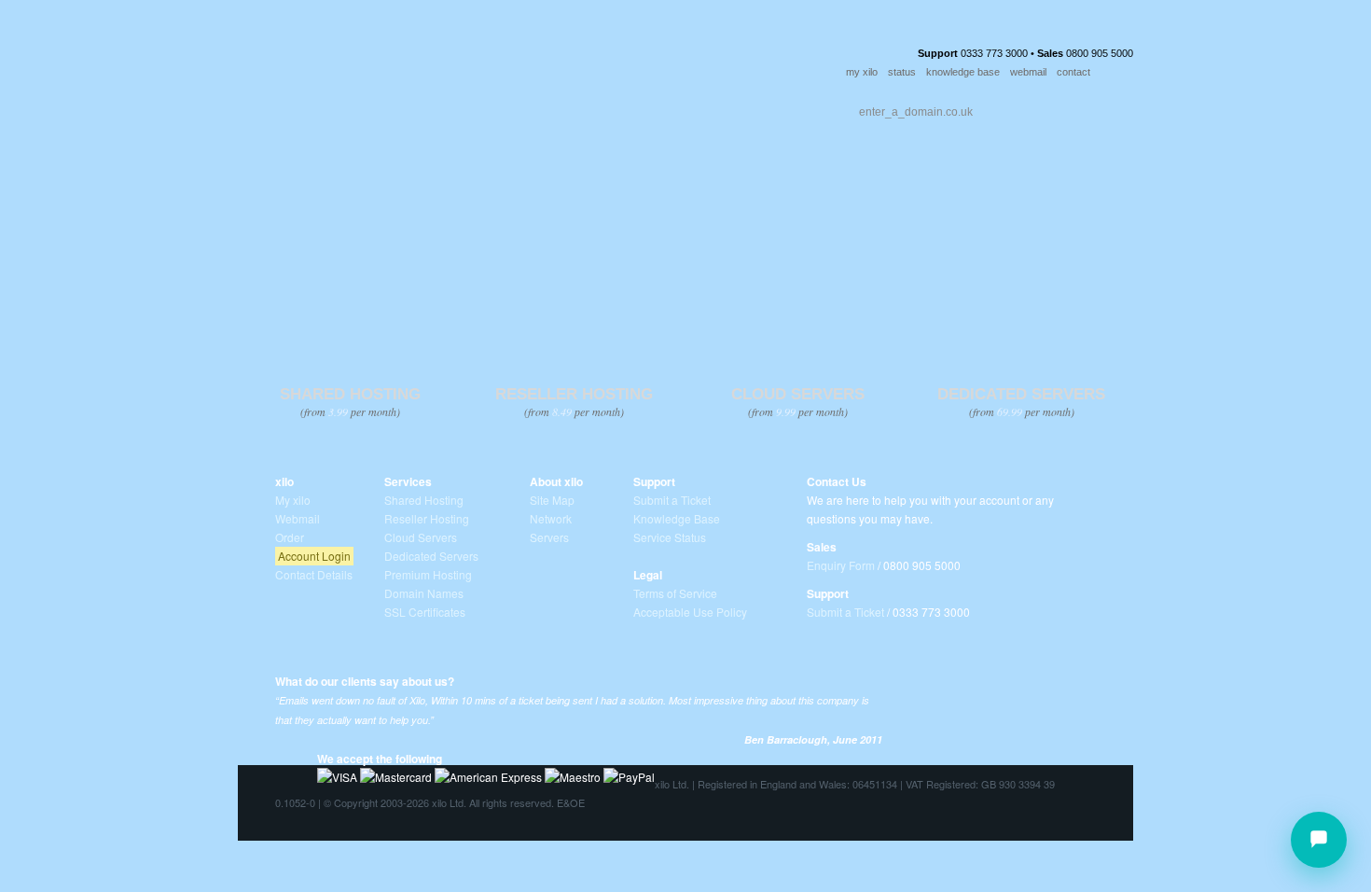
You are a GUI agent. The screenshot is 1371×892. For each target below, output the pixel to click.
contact (1073, 71)
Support (515, 107)
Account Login (314, 556)
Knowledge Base (676, 518)
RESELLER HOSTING (574, 394)
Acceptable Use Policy (690, 612)
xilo (284, 481)
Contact (605, 107)
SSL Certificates (424, 612)
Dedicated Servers (431, 556)
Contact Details (314, 574)
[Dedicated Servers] (1021, 267)
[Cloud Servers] (797, 267)
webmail (1028, 71)
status (902, 71)
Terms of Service (675, 593)
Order (687, 107)
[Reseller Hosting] (573, 267)
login (1119, 72)
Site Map (552, 500)
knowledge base (963, 71)
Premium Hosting (428, 574)
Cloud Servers (420, 537)
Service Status (669, 537)
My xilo (293, 500)
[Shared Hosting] (349, 267)
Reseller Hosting (426, 518)
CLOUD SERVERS (798, 394)
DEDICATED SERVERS (1021, 394)
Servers (549, 537)
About (432, 107)
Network (551, 518)
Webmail (297, 518)
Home (278, 107)
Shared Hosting (424, 500)
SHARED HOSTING (350, 394)
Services (352, 107)
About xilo (556, 481)
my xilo (862, 71)
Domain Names (424, 593)
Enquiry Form (841, 565)
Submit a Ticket (672, 500)
